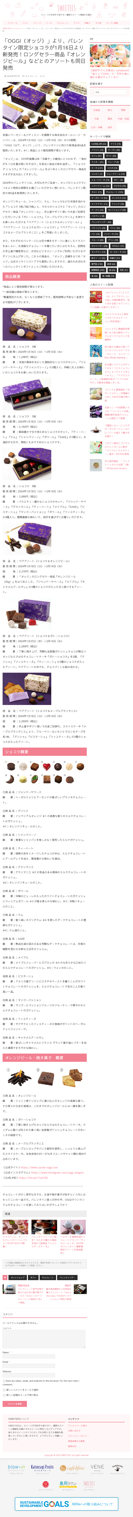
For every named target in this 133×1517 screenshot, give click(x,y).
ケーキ (49, 23)
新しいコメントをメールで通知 (22, 1389)
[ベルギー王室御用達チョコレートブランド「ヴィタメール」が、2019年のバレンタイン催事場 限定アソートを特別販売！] (73, 1227)
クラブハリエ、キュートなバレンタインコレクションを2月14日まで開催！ (15, 1241)
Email (6, 1361)
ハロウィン (97, 216)
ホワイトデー (99, 246)
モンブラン (98, 252)
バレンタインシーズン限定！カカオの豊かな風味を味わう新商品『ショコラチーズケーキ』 (43, 1241)
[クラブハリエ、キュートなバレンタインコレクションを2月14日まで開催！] (15, 1227)
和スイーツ (98, 258)
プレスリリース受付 (77, 1425)
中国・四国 (123, 118)
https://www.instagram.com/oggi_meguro (57, 1172)
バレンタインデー (67, 1277)
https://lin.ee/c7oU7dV (33, 1177)
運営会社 (72, 1446)
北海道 (96, 110)
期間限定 (98, 270)
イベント (97, 150)
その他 (98, 23)
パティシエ (98, 228)
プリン (113, 240)
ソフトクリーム (100, 186)
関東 (123, 110)
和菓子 (87, 23)
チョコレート (63, 23)
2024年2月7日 (13, 76)
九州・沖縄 (96, 127)
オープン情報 (112, 23)
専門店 (97, 264)
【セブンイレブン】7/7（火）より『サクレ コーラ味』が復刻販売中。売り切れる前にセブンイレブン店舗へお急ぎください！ (110, 300)
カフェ (96, 156)
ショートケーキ (100, 180)
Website (7, 1371)
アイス (76, 23)
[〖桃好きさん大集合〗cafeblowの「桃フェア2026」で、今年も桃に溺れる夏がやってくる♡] (110, 65)
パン (95, 234)
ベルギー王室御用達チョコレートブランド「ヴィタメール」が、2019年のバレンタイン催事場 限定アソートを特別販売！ (72, 1244)
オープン (114, 150)
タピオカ (120, 186)
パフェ (25, 23)
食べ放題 (108, 276)
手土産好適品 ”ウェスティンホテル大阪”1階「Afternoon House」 (117, 464)
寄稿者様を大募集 (76, 1441)
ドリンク (118, 204)
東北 (110, 110)
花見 (124, 270)
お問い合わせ (74, 1430)
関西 (110, 118)
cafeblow (98, 144)
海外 (110, 127)
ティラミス (119, 198)
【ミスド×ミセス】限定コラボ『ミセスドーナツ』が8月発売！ (116, 317)
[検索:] (110, 92)
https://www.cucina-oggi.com (39, 1167)
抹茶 (111, 264)
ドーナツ (97, 210)
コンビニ (96, 174)
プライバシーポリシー (78, 1435)
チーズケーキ (99, 198)
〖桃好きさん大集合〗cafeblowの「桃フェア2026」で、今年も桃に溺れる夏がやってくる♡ (110, 73)
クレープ (37, 23)
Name (6, 1352)
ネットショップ (17, 1277)
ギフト (33, 1277)
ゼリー (118, 180)
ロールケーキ (118, 252)
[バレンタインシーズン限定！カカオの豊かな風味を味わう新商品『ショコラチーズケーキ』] (44, 1227)
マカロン (118, 246)
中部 (96, 118)
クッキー (97, 162)
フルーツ (97, 240)
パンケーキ (12, 23)
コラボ (112, 168)
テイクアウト (99, 204)
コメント (7, 1328)
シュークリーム (116, 174)
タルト (96, 192)
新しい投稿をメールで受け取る (22, 1395)
